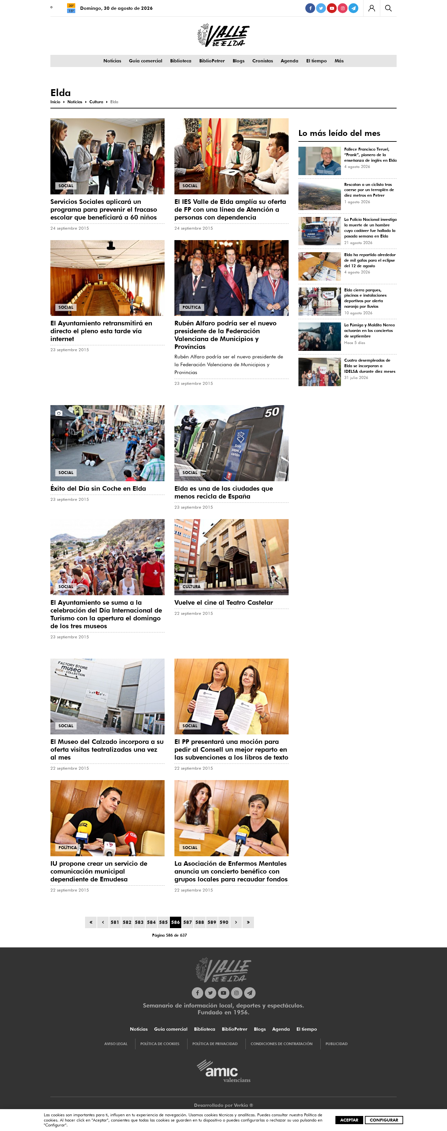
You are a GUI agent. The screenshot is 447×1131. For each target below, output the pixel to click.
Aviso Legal (115, 1043)
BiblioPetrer (212, 60)
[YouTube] (332, 8)
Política (192, 307)
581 (115, 922)
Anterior (103, 922)
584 (151, 922)
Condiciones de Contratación (282, 1043)
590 (224, 922)
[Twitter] (321, 8)
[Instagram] (343, 8)
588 (199, 922)
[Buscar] (388, 8)
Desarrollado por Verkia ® (223, 1105)
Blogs (238, 60)
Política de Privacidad (215, 1043)
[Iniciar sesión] (371, 8)
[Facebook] (310, 8)
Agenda (289, 60)
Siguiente (236, 922)
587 (187, 922)
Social (66, 185)
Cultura (192, 586)
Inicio (91, 922)
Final (248, 922)
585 (163, 922)
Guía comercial (145, 60)
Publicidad (337, 1043)
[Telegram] (353, 8)
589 (211, 922)
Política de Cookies (159, 1043)
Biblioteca (180, 60)
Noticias (112, 60)
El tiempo (316, 60)
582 (127, 922)
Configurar (384, 1120)
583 (139, 922)
